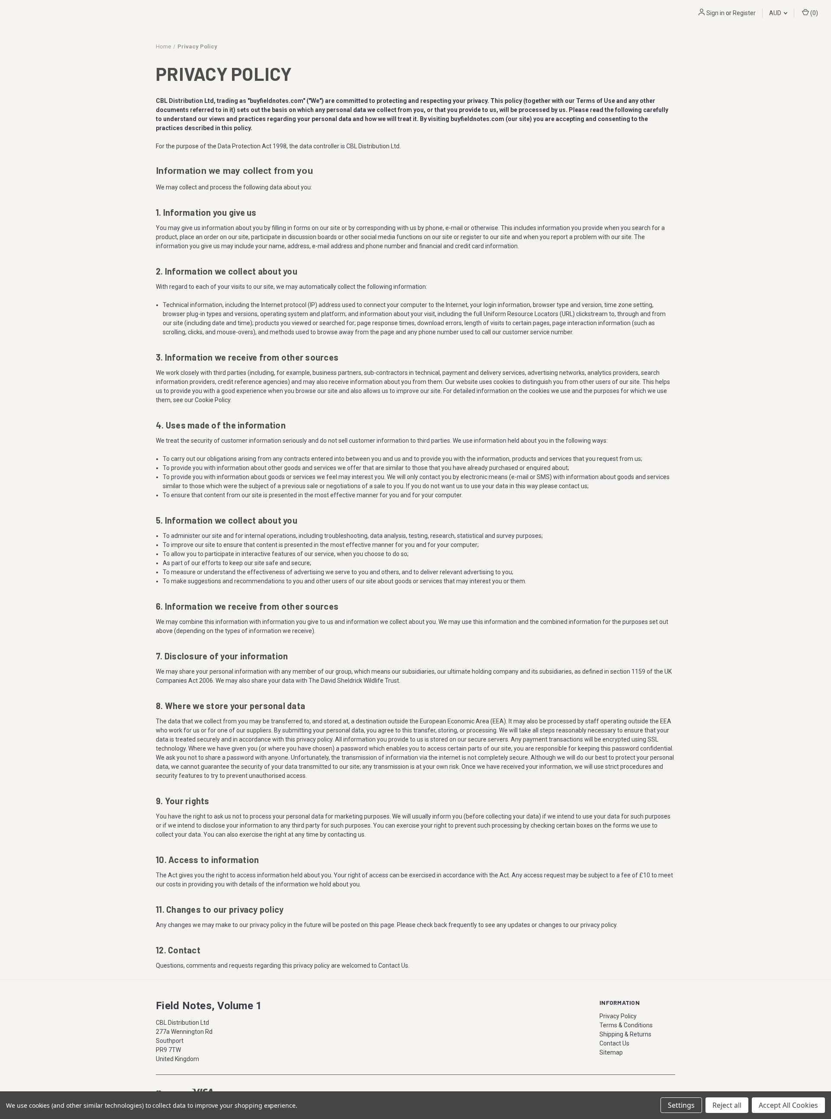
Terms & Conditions (626, 1025)
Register (744, 13)
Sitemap (611, 1052)
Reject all (726, 1105)
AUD (776, 13)
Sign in (715, 13)
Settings (681, 1105)
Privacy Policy (618, 1016)
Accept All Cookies (788, 1105)
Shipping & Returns (625, 1034)
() (813, 13)
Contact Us (614, 1043)
